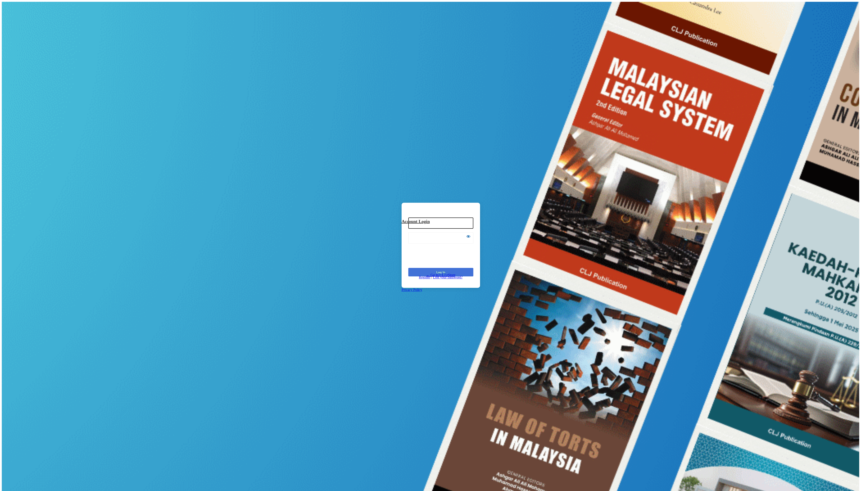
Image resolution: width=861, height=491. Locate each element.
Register (424, 277)
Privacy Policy (412, 290)
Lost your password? (448, 277)
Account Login (416, 221)
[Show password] (468, 236)
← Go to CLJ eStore (440, 275)
